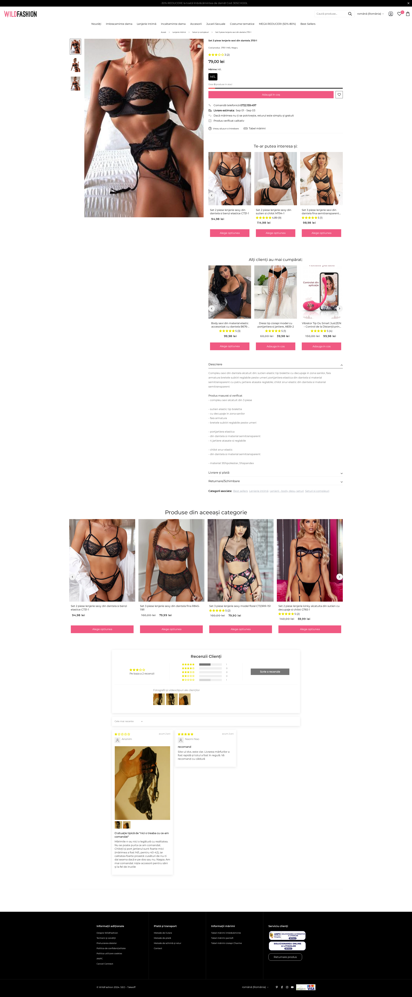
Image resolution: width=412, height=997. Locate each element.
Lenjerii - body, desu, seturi (287, 491)
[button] (216, 54)
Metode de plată (162, 938)
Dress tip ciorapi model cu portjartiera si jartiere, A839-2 (276, 325)
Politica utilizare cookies (109, 953)
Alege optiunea (230, 233)
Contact (158, 948)
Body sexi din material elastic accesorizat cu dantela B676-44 (229, 325)
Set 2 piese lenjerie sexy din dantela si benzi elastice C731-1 (229, 211)
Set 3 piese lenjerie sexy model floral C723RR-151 (240, 606)
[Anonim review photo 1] (142, 783)
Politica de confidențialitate (111, 948)
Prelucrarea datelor (107, 943)
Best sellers (240, 491)
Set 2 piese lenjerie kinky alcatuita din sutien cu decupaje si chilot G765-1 (309, 608)
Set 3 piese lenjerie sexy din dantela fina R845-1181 (170, 608)
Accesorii (196, 23)
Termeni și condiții (106, 938)
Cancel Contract (105, 963)
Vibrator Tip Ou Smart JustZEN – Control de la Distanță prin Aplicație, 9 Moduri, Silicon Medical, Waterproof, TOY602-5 (321, 325)
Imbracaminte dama (119, 23)
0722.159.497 (248, 105)
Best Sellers (307, 23)
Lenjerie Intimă (146, 23)
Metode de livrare (163, 933)
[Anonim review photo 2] (118, 825)
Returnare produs (285, 957)
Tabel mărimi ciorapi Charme (226, 943)
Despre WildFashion (107, 933)
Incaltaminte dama (173, 23)
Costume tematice (242, 23)
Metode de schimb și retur (167, 943)
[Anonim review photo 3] (127, 825)
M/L (213, 76)
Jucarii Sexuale (215, 23)
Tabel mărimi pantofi (222, 938)
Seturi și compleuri (317, 491)
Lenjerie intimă (258, 491)
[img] (122, 734)
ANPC (100, 958)
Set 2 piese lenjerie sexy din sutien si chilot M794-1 (273, 211)
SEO (122, 987)
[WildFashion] (20, 14)
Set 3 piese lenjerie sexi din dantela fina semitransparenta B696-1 (321, 211)
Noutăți (96, 23)
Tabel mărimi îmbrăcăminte (226, 933)
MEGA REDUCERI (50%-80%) (277, 23)
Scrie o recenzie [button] (270, 671)
